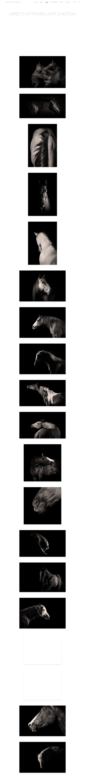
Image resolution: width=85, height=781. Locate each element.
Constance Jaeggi (13, 2)
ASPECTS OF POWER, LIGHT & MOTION (42, 14)
